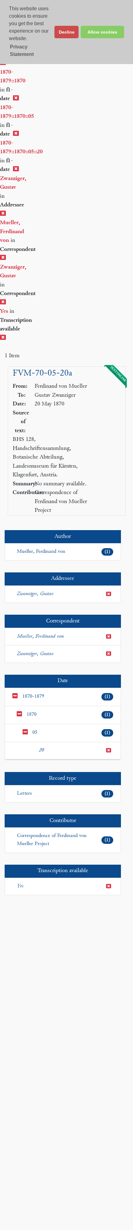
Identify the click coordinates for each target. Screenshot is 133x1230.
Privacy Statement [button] (22, 50)
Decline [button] (67, 32)
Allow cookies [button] (102, 32)
